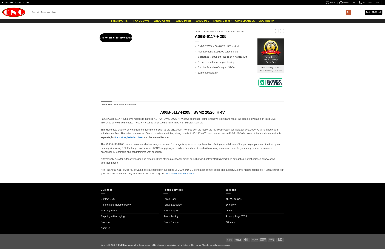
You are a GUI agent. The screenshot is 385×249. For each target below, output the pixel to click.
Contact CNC (108, 199)
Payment (105, 222)
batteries (132, 137)
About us (105, 228)
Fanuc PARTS (119, 21)
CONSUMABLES (245, 21)
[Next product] (277, 31)
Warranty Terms (109, 210)
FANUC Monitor (222, 21)
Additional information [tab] (125, 104)
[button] (373, 12)
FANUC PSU (202, 21)
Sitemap (230, 222)
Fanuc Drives (209, 31)
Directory (231, 204)
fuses (140, 137)
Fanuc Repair (170, 210)
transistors (120, 137)
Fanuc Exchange (172, 204)
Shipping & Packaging (113, 216)
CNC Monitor (266, 21)
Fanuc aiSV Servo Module (231, 31)
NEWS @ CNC (234, 199)
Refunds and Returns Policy (116, 204)
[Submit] (348, 12)
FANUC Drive (141, 21)
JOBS (229, 210)
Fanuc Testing (171, 216)
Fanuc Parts (169, 199)
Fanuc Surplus (171, 222)
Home (197, 31)
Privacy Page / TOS (236, 216)
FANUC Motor (183, 21)
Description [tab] (106, 104)
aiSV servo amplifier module (180, 173)
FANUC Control (162, 21)
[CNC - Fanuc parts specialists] (13, 12)
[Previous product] (282, 31)
